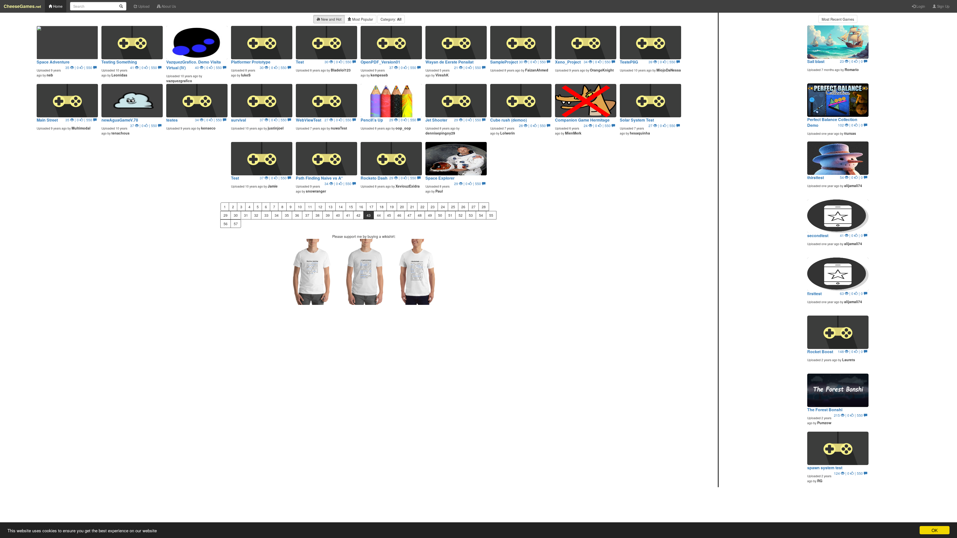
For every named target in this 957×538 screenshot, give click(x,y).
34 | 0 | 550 (598, 61)
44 (379, 215)
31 (246, 215)
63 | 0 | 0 (852, 293)
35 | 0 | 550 (79, 67)
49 (430, 215)
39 (328, 215)
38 (317, 215)
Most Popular (362, 19)
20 (402, 206)
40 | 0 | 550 (209, 67)
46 (399, 215)
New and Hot (330, 19)
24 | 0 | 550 (598, 125)
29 (226, 215)
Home (57, 6)
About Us (168, 6)
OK (935, 530)
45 (389, 215)
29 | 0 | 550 (403, 119)
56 (226, 223)
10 (300, 206)
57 (236, 223)
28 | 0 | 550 (533, 125)
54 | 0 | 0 (852, 177)
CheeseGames (22, 6)
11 (310, 206)
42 (358, 215)
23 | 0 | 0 (852, 61)
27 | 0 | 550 (338, 119)
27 (474, 206)
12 (320, 206)
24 (443, 206)
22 (422, 206)
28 (484, 206)
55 (491, 215)
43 (369, 215)
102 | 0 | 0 (851, 125)
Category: (391, 19)
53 (471, 215)
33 (266, 215)
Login (920, 6)
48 (420, 215)
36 (297, 215)
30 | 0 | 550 (274, 67)
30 (236, 215)
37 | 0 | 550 (403, 67)
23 (433, 206)
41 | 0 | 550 (144, 67)
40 (338, 215)
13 (330, 206)
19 (392, 206)
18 (382, 206)
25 (453, 206)
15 (351, 206)
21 (412, 206)
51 (450, 215)
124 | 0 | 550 (849, 473)
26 (463, 206)
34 (277, 215)
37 (307, 215)
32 (256, 215)
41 (348, 215)
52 (461, 215)
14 (341, 206)
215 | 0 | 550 (849, 415)
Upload (143, 6)
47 (409, 215)
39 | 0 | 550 (662, 61)
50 (440, 215)
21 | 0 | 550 (468, 67)
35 (287, 215)
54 (481, 215)
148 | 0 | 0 (851, 351)
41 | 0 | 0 (852, 235)
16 (361, 206)
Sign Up (943, 6)
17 (371, 206)
